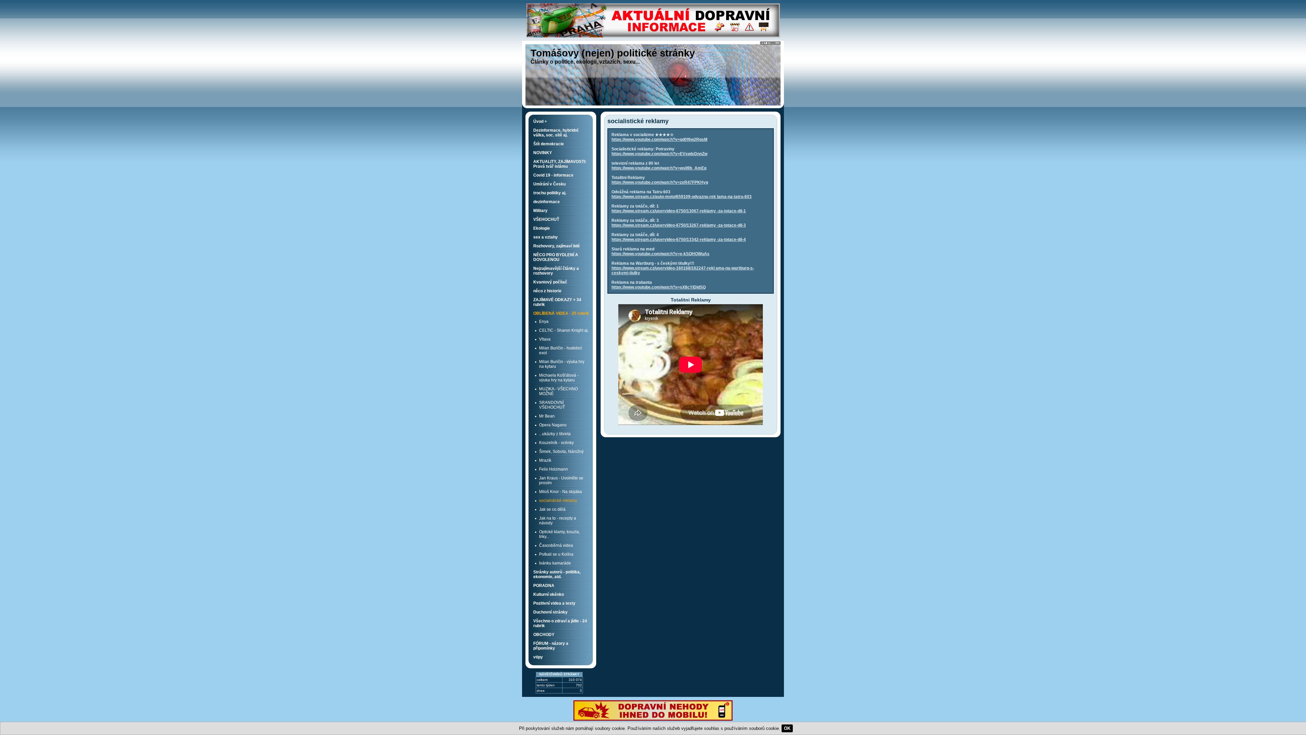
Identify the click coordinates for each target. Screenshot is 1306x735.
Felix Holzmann (553, 469)
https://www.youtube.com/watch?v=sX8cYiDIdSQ (659, 287)
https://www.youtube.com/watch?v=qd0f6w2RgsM (659, 139)
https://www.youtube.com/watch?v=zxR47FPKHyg (660, 182)
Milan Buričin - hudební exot (560, 350)
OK (787, 728)
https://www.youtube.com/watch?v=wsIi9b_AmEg (659, 168)
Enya (544, 321)
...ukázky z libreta (555, 433)
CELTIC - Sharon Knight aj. (564, 330)
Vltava (545, 339)
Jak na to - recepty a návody (557, 520)
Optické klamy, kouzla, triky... (559, 534)
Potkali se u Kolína (556, 554)
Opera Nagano (553, 425)
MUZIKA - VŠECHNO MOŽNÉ (558, 391)
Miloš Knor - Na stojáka (560, 491)
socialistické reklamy (558, 500)
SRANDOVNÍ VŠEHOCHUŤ (552, 405)
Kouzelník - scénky (556, 442)
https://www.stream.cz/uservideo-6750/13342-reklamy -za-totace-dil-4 (679, 239)
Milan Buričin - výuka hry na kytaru (561, 364)
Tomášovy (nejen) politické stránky (613, 53)
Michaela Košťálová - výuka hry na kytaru (559, 377)
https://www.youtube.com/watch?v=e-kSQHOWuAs (660, 253)
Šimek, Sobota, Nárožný (561, 451)
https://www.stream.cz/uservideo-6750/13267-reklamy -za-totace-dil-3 (679, 225)
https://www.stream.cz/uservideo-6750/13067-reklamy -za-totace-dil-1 (679, 211)
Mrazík (545, 460)
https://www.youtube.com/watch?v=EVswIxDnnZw (659, 153)
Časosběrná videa (556, 545)
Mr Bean (547, 416)
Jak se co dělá (552, 509)
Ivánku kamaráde (555, 563)
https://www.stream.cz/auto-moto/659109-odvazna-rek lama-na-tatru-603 (682, 196)
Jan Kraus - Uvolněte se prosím (561, 480)
